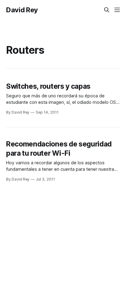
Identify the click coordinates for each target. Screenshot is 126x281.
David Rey (22, 9)
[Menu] (117, 10)
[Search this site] (107, 10)
